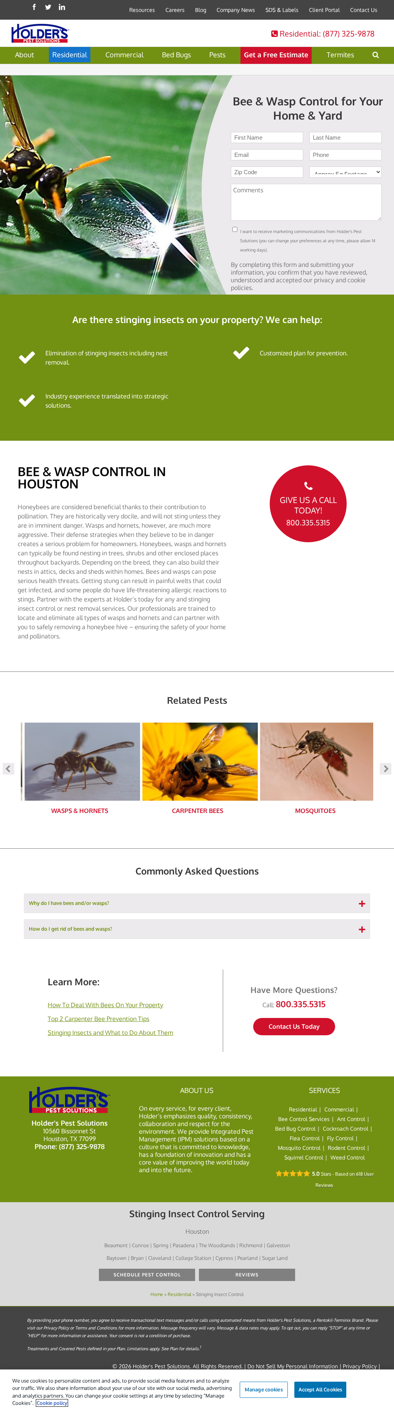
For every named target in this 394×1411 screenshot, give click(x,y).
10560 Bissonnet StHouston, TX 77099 (69, 1135)
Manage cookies (264, 1389)
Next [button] (385, 769)
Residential (326, 33)
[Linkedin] (62, 7)
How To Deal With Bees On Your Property (105, 1005)
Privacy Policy (360, 1366)
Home (156, 1294)
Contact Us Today (294, 1026)
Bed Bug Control (295, 1128)
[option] (80, 769)
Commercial (339, 1109)
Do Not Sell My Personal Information (292, 1366)
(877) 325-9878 (82, 1146)
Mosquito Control (299, 1147)
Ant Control (351, 1119)
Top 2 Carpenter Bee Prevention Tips (98, 1019)
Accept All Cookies (320, 1389)
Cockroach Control (345, 1128)
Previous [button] (8, 769)
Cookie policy (52, 1403)
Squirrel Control (303, 1157)
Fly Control (340, 1138)
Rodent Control (346, 1147)
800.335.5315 (308, 522)
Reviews (247, 1275)
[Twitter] (48, 7)
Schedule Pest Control (147, 1275)
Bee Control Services (304, 1119)
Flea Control (305, 1138)
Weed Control (348, 1157)
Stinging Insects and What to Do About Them (110, 1032)
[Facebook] (34, 7)
